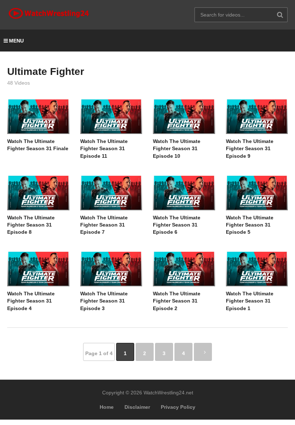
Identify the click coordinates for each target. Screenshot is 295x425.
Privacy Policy (178, 407)
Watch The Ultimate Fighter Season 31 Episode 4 (31, 301)
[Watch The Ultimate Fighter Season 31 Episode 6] (184, 192)
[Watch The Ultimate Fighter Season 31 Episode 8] (38, 192)
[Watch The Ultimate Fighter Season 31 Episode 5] (257, 192)
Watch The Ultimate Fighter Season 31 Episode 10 (176, 148)
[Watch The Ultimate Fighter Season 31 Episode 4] (38, 268)
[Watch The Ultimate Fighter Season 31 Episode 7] (111, 192)
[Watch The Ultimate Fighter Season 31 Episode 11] (111, 116)
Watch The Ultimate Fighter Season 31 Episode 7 (104, 225)
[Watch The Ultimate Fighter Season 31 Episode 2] (184, 268)
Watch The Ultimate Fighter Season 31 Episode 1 (249, 301)
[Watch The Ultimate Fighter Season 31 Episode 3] (111, 268)
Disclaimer (137, 407)
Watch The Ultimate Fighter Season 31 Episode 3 (104, 301)
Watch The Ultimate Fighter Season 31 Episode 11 (104, 148)
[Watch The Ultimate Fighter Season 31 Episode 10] (184, 116)
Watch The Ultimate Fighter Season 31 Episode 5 (249, 225)
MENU (16, 41)
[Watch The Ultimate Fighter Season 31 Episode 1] (257, 268)
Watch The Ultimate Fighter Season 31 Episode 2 (176, 301)
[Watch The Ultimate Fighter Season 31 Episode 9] (257, 116)
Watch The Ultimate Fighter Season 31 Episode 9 (249, 148)
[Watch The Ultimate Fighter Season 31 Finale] (38, 116)
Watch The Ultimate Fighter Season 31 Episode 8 (31, 225)
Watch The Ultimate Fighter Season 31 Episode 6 (176, 225)
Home (107, 407)
